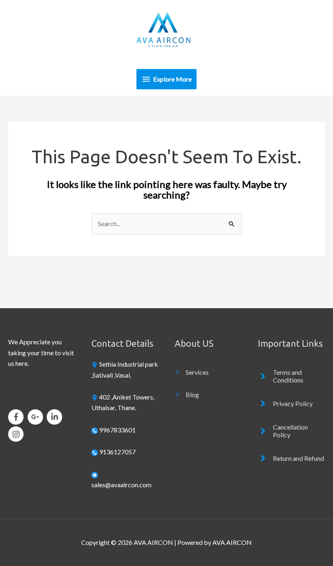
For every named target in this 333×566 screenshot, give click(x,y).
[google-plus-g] (37, 417)
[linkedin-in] (56, 417)
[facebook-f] (17, 417)
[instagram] (17, 434)
